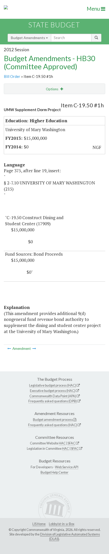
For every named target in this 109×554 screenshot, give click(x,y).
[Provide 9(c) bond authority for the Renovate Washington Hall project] (9, 349)
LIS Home (39, 524)
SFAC (71, 443)
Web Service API (66, 467)
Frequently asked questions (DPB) (52, 401)
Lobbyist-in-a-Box (61, 524)
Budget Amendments (28, 38)
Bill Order (12, 76)
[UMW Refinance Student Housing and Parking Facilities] (34, 349)
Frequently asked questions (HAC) (52, 425)
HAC (62, 443)
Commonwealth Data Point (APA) (52, 396)
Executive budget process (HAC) (52, 391)
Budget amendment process (53, 420)
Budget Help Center (54, 472)
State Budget (54, 25)
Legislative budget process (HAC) (52, 385)
